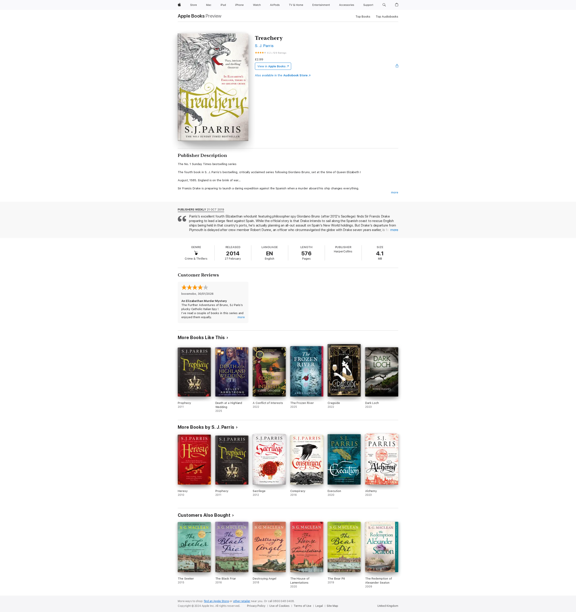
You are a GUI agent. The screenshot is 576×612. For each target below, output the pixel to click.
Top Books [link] (363, 16)
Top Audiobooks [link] (387, 16)
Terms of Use (303, 605)
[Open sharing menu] (397, 66)
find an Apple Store (216, 601)
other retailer (241, 601)
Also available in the (281, 75)
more (394, 192)
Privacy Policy (256, 605)
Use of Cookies (279, 605)
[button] (384, 5)
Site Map (332, 605)
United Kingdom (387, 605)
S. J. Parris (264, 45)
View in (271, 66)
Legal (319, 605)
